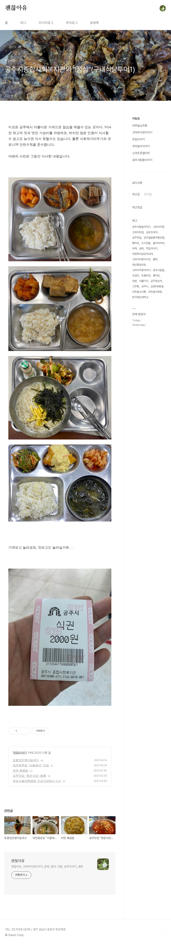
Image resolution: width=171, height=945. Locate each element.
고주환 (135, 286)
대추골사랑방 (155, 291)
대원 (134, 281)
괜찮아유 (16, 8)
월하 (155, 259)
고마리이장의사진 (141, 259)
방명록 (94, 23)
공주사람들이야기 (142, 160)
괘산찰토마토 (139, 264)
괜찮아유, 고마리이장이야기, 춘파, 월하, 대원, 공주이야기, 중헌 (47, 866)
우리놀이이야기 (141, 146)
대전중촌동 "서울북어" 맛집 (31, 765)
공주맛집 (136, 237)
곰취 (141, 248)
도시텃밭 (146, 243)
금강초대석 (151, 232)
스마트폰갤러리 (141, 153)
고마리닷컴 (138, 232)
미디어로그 (46, 23)
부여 (134, 248)
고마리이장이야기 (142, 132)
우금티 (135, 275)
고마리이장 (158, 226)
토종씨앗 (146, 275)
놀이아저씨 (158, 243)
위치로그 (72, 23)
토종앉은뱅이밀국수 (26, 760)
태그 (23, 23)
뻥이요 (135, 243)
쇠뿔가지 (143, 281)
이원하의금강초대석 (142, 253)
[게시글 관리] (26, 731)
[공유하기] (20, 731)
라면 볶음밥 (20, 770)
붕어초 (156, 275)
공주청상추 (156, 281)
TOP (162, 931)
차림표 (136, 118)
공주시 (144, 286)
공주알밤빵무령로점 (154, 237)
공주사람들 (158, 270)
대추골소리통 (139, 125)
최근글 (136, 194)
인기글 (148, 194)
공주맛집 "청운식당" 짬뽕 (29, 775)
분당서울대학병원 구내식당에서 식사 (37, 781)
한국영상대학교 (140, 297)
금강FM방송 (157, 286)
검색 (153, 8)
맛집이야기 (20, 752)
